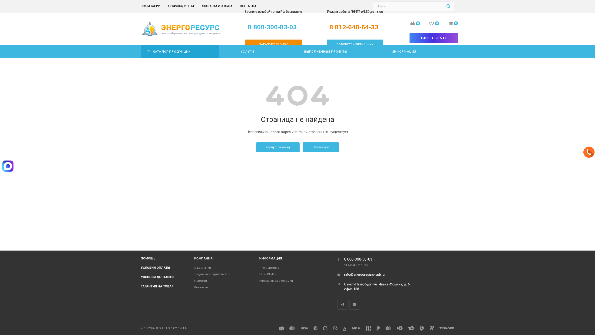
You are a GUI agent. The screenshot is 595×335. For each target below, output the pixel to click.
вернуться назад (278, 147)
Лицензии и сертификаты (212, 274)
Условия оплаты (155, 267)
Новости (200, 280)
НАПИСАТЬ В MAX (433, 38)
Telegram (342, 305)
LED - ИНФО (267, 274)
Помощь (148, 258)
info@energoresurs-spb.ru (364, 274)
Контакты (201, 287)
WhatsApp (354, 305)
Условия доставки (157, 277)
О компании (202, 267)
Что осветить (269, 267)
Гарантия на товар (157, 286)
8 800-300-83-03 (358, 259)
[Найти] (448, 6)
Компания (203, 258)
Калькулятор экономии (276, 280)
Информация (270, 258)
